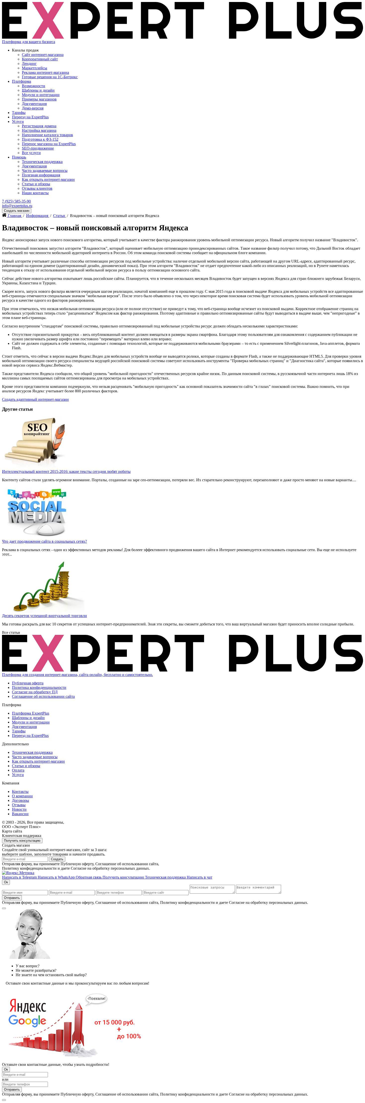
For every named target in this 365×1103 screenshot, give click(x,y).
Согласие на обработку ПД (35, 692)
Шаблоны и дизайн (38, 90)
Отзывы (19, 805)
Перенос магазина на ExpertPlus (49, 144)
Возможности (33, 86)
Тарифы (19, 112)
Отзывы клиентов (37, 188)
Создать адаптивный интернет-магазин (35, 399)
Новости (19, 809)
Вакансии (20, 814)
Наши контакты (35, 193)
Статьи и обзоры (36, 184)
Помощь (19, 157)
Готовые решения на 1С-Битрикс (50, 77)
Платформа (21, 81)
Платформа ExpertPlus (30, 713)
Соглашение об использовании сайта (43, 696)
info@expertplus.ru (17, 206)
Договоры (20, 800)
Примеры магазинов (39, 99)
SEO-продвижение (38, 148)
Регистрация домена (39, 126)
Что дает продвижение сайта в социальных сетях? (44, 541)
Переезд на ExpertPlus (30, 117)
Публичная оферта (27, 683)
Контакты (20, 791)
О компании (22, 796)
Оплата (18, 770)
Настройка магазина (39, 130)
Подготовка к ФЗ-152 (40, 139)
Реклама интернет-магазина (45, 72)
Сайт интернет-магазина (43, 55)
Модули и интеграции (41, 95)
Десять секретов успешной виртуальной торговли (44, 616)
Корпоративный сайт (40, 59)
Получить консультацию (22, 840)
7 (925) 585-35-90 (16, 201)
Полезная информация (41, 175)
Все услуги (31, 153)
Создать (57, 859)
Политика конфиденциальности (39, 687)
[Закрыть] (4, 908)
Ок (6, 882)
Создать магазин (16, 211)
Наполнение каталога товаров (47, 135)
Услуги (18, 121)
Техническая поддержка (42, 162)
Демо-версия (32, 108)
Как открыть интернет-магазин (48, 179)
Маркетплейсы (34, 68)
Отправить (12, 898)
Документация (34, 104)
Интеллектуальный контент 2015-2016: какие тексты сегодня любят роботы (66, 471)
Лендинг (29, 63)
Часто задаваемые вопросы (45, 170)
